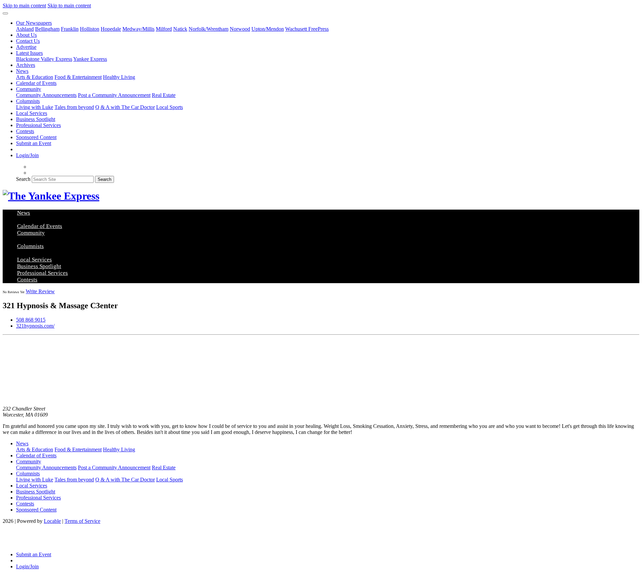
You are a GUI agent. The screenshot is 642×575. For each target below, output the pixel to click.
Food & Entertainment (78, 77)
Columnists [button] (28, 101)
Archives (25, 65)
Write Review (40, 291)
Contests (25, 131)
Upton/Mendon (267, 29)
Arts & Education (34, 77)
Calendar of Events (36, 83)
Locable (52, 521)
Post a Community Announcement (114, 95)
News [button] (22, 71)
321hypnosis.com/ (35, 326)
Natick (180, 29)
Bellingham (47, 29)
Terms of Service (82, 521)
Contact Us (28, 41)
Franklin (70, 29)
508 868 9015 (30, 320)
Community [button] (28, 89)
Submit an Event (33, 143)
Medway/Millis (138, 29)
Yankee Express (90, 59)
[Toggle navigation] (5, 13)
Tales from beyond (74, 107)
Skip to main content (24, 5)
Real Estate (164, 95)
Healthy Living (119, 77)
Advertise (26, 47)
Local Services (31, 113)
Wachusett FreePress (307, 29)
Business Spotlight (35, 119)
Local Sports (169, 107)
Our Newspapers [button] (34, 23)
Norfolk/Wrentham (208, 29)
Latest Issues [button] (29, 53)
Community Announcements (46, 95)
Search (23, 179)
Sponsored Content (36, 137)
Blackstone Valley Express (44, 59)
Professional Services (38, 125)
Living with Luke (34, 107)
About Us (26, 35)
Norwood (240, 29)
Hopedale (111, 29)
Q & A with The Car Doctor (125, 107)
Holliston (89, 29)
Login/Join (27, 155)
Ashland (25, 29)
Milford (164, 29)
